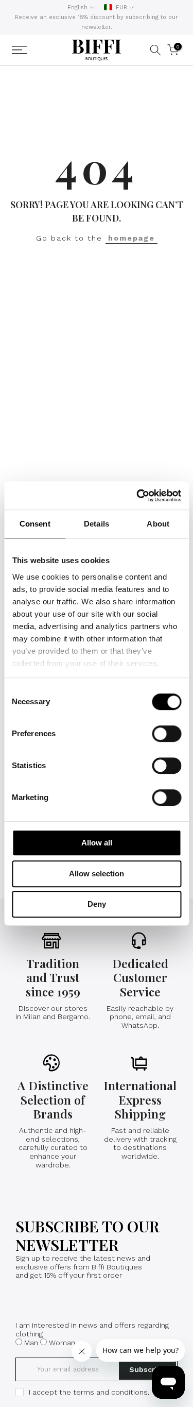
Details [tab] (96, 523)
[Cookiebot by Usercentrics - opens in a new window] (137, 495)
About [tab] (158, 523)
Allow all (96, 842)
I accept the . (89, 1392)
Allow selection (96, 873)
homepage (131, 238)
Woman (62, 1342)
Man (31, 1342)
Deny (96, 904)
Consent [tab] (35, 523)
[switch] (166, 733)
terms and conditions (110, 1392)
